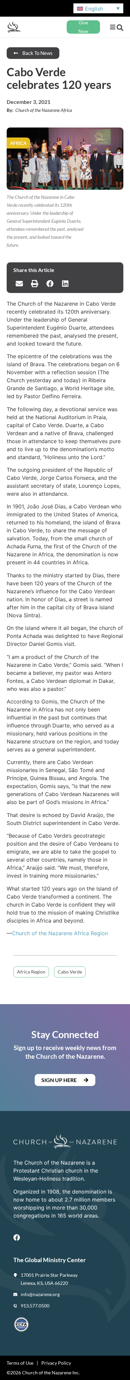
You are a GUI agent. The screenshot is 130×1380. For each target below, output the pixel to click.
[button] (112, 27)
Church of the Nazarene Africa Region (60, 933)
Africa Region (31, 971)
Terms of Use (20, 1363)
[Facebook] (16, 1237)
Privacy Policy (56, 1363)
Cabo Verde (70, 971)
